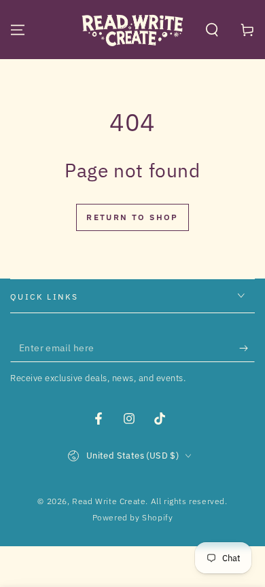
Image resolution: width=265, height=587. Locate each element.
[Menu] (17, 29)
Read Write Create (108, 501)
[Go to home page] (132, 30)
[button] (212, 29)
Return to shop (132, 217)
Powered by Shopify (132, 517)
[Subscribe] (247, 348)
